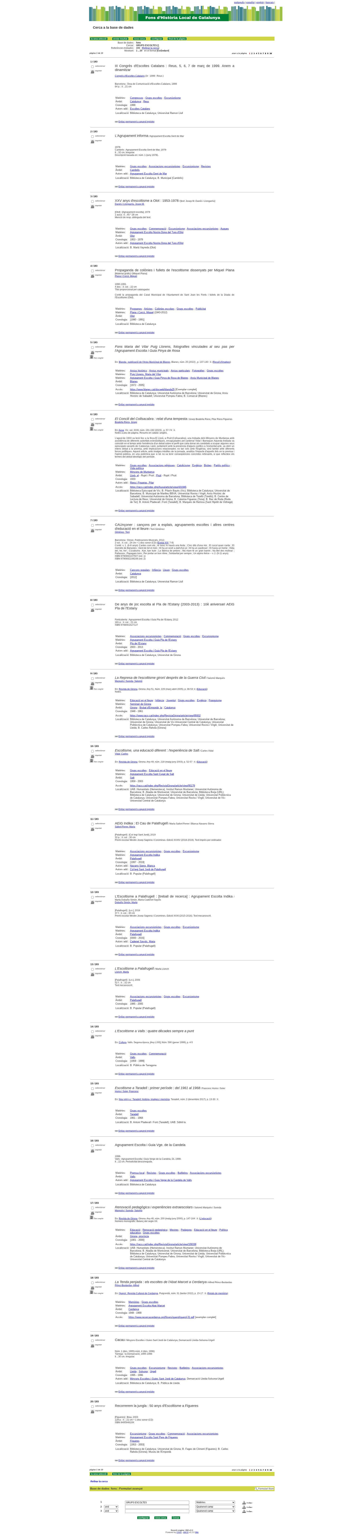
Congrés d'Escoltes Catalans (130, 76)
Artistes (148, 308)
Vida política (137, 468)
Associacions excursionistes (164, 166)
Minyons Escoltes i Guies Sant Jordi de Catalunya (157, 1378)
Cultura (122, 1042)
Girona (133, 707)
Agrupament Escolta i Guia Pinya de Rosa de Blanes (159, 377)
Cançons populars (140, 570)
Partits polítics (222, 465)
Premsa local (137, 1172)
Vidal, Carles (121, 754)
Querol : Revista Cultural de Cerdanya (138, 1293)
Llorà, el (134, 475)
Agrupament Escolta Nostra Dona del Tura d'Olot (157, 232)
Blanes (134, 381)
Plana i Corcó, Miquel (126, 276)
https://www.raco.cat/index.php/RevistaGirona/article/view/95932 (165, 715)
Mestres (174, 1229)
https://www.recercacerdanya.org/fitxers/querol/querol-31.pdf (161, 1317)
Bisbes (208, 465)
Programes (136, 308)
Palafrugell (136, 858)
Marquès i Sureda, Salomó (128, 681)
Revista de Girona (128, 689)
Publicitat (201, 308)
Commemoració (157, 228)
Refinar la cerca (150, 48)
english (260, 2)
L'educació (205, 1218)
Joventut (171, 700)
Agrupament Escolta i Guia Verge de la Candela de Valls (161, 1180)
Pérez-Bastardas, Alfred (127, 1285)
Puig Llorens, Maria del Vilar (145, 374)
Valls (132, 1057)
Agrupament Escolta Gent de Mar (148, 173)
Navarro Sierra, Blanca (142, 865)
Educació (202, 689)
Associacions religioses (162, 465)
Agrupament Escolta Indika (145, 855)
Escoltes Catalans (140, 108)
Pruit (158, 475)
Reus (146, 101)
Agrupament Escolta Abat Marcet (147, 1305)
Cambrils (135, 170)
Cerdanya (134, 1309)
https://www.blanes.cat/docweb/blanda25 (152, 389)
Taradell (134, 1114)
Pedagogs (186, 1229)
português (239, 2)
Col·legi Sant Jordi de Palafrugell (148, 869)
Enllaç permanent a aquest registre (136, 121)
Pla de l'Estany (138, 643)
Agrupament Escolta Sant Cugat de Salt (152, 774)
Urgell (153, 1371)
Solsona (143, 1371)
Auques (224, 228)
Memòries (134, 1302)
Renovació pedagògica (155, 1229)
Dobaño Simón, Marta (126, 902)
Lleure (166, 570)
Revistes (206, 166)
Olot (132, 235)
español (250, 2)
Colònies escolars (164, 308)
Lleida (133, 1371)
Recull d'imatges (221, 362)
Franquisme (215, 700)
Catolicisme (183, 465)
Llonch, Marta (122, 972)
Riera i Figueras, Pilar (142, 482)
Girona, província (139, 1236)
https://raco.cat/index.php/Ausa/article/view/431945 (158, 487)
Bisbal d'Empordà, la (151, 707)
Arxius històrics (138, 370)
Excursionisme (172, 97)
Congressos (136, 97)
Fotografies (198, 370)
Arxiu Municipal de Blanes (204, 377)
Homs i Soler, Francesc (127, 1091)
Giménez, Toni (122, 532)
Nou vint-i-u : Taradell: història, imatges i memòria (144, 1099)
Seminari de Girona (140, 704)
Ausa (121, 430)
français (270, 2)
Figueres (135, 1441)
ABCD (185, 1532)
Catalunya (135, 101)
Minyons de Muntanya (142, 471)
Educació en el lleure (141, 700)
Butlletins (183, 1172)
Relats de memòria (217, 1293)
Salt (132, 777)
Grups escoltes (153, 97)
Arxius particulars (180, 370)
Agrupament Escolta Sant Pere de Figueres (154, 1437)
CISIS (179, 1532)
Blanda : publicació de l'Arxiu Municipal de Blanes (144, 362)
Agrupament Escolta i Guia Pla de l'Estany (153, 639)
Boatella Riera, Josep (126, 422)
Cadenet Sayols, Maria (142, 941)
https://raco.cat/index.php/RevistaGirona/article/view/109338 (163, 1244)
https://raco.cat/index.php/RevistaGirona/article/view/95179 (162, 785)
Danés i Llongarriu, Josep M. (129, 204)
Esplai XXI (163, 542)
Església (197, 465)
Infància (156, 570)
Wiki (196, 1532)
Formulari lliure (266, 1488)
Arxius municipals (159, 370)
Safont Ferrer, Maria (125, 826)
